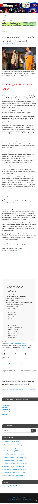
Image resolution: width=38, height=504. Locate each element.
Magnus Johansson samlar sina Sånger (15, 463)
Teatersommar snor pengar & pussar (14, 448)
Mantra (23, 499)
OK (33, 430)
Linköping (5, 414)
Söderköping (6, 409)
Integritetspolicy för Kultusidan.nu (12, 486)
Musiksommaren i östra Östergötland (14, 445)
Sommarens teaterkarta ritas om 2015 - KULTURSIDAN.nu (21, 389)
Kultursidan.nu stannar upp (11, 441)
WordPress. (29, 499)
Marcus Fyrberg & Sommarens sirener (15, 457)
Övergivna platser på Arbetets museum (15, 451)
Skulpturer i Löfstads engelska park (14, 466)
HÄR (16, 250)
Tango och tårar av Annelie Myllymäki (14, 475)
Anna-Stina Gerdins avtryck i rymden (14, 472)
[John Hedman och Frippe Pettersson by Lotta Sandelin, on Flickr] (12, 142)
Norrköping (10, 43)
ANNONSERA (28, 2)
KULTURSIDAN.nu (10, 499)
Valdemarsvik (6, 412)
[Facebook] (36, 6)
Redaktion (34, 2)
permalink (23, 363)
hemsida (10, 343)
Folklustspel (8, 363)
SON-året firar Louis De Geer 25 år (14, 454)
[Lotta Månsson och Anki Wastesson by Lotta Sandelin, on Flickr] (12, 197)
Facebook (15, 343)
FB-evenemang (22, 343)
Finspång (5, 407)
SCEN (12, 363)
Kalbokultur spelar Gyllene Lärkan (13, 460)
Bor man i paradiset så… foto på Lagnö (15, 469)
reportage (24, 345)
